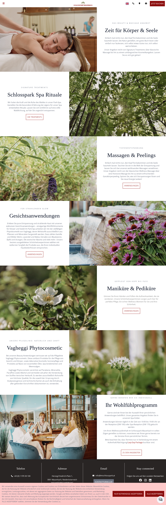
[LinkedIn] (150, 480)
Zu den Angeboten (131, 452)
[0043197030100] (134, 3)
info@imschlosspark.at (105, 475)
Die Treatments (34, 117)
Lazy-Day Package (135, 442)
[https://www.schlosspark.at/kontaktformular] (140, 3)
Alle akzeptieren (155, 494)
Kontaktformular (103, 482)
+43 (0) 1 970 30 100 (22, 476)
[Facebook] (141, 480)
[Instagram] (146, 480)
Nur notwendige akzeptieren (128, 494)
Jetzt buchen (157, 3)
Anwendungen (131, 185)
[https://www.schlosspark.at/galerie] (146, 3)
